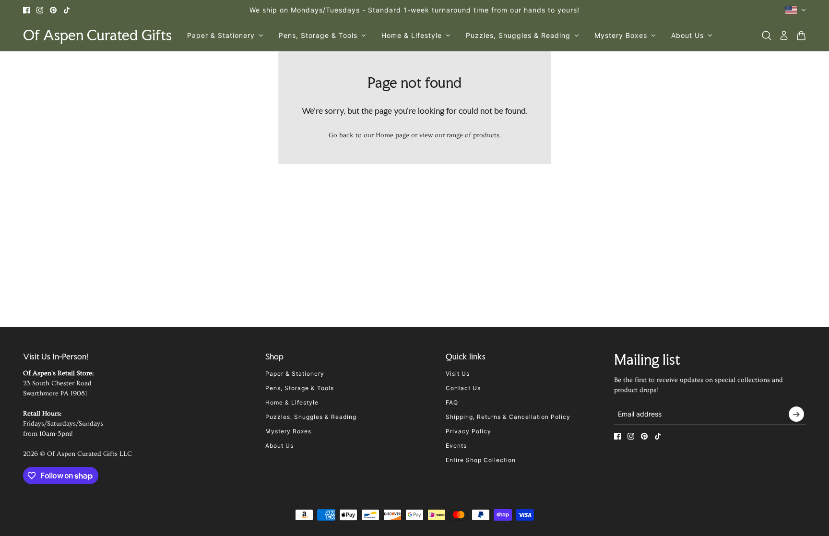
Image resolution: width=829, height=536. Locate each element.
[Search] (766, 35)
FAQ (452, 402)
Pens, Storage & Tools (299, 388)
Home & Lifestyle (292, 402)
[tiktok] (66, 10)
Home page (392, 135)
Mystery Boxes (288, 431)
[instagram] (40, 10)
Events (456, 445)
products (486, 135)
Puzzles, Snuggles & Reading (310, 416)
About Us (279, 445)
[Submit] (796, 414)
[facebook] (26, 10)
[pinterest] (53, 10)
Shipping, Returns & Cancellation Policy (508, 416)
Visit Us (458, 373)
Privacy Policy (468, 431)
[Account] (784, 35)
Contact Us (463, 388)
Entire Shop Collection (481, 460)
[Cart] (801, 35)
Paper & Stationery (294, 373)
